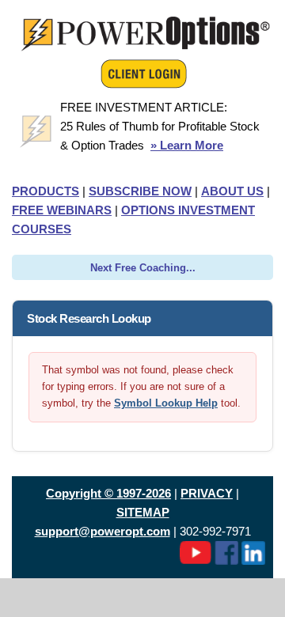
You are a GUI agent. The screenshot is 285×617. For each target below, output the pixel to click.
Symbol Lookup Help (166, 403)
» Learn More (186, 145)
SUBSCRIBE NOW (140, 191)
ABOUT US (232, 191)
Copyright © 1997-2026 (108, 493)
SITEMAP (142, 512)
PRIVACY (206, 493)
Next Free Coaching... (143, 268)
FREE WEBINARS (62, 210)
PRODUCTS (45, 191)
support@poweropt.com (102, 531)
